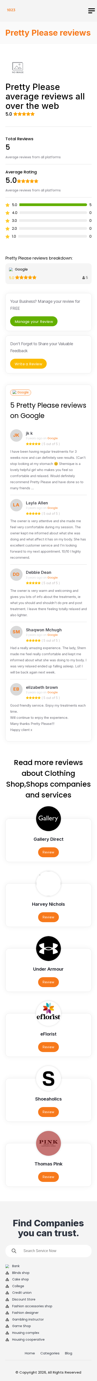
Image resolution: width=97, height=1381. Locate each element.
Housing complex (25, 1333)
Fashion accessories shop (32, 1306)
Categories (50, 1353)
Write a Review (28, 364)
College (18, 1286)
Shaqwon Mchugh (44, 629)
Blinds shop (21, 1273)
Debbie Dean (38, 572)
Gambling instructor (28, 1319)
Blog (68, 1353)
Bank (16, 1266)
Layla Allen (37, 503)
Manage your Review (34, 321)
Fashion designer (25, 1313)
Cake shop (20, 1279)
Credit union (22, 1293)
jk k (29, 433)
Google (23, 392)
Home (30, 1353)
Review (48, 852)
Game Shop (21, 1326)
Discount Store (23, 1299)
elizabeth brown (42, 687)
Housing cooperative (28, 1339)
